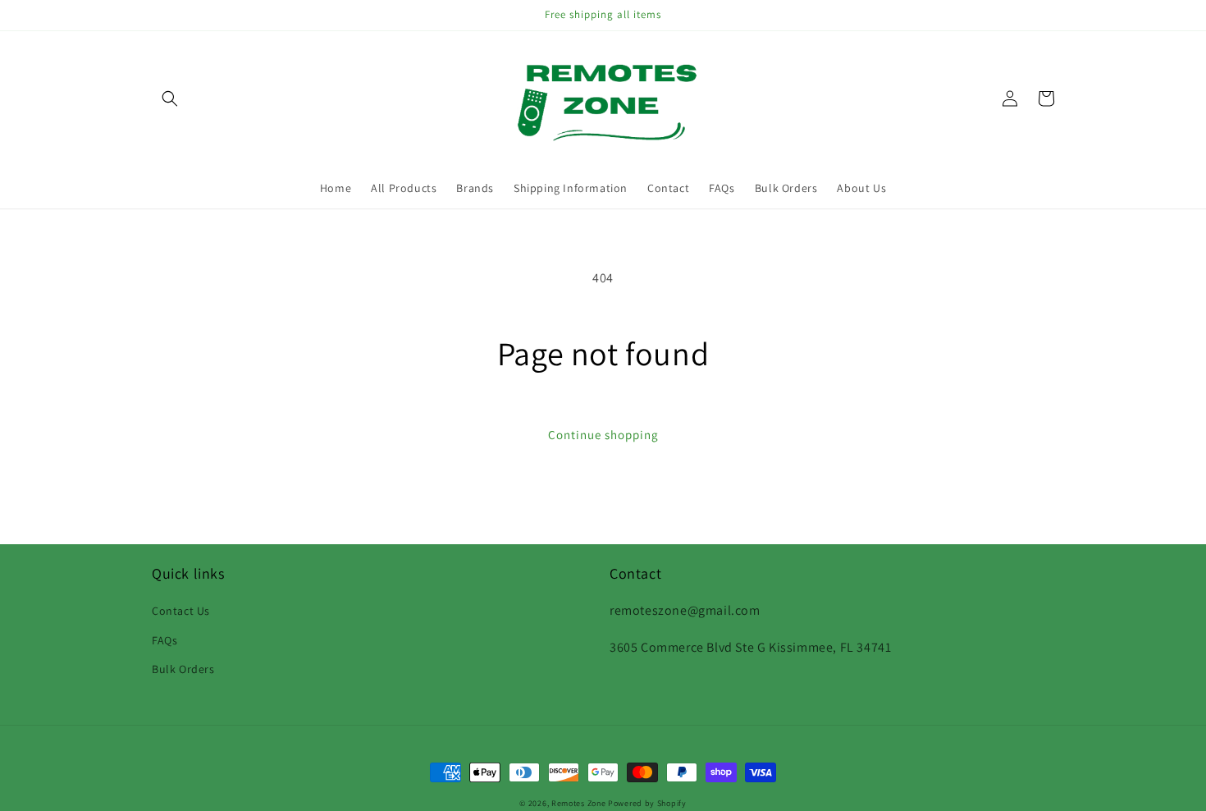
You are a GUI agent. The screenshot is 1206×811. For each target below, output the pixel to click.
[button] (170, 98)
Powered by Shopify (647, 803)
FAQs (164, 640)
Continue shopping (603, 434)
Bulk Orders (183, 669)
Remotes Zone (578, 803)
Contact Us (181, 610)
